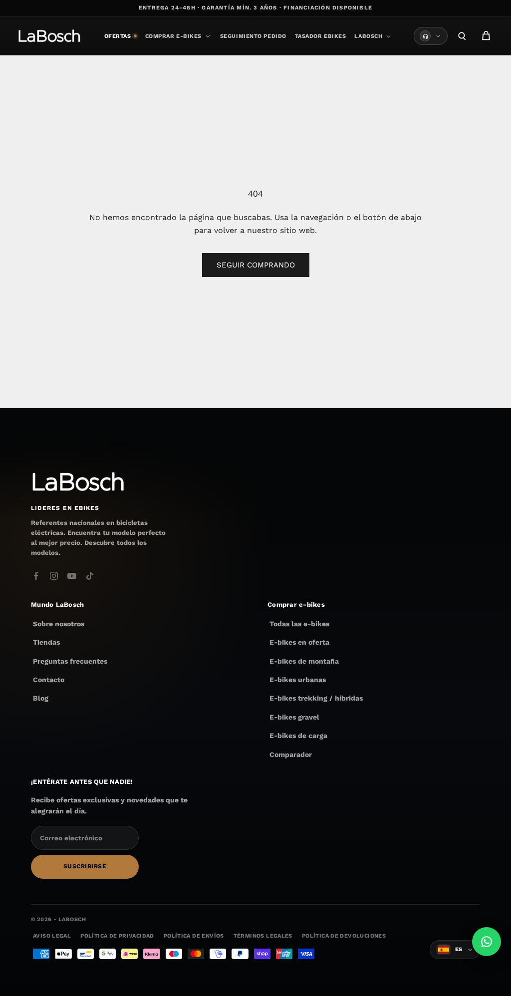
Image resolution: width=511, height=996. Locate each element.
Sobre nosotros (58, 624)
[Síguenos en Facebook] (36, 576)
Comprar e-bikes (173, 36)
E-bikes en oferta (299, 642)
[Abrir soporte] (431, 36)
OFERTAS (117, 36)
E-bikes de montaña (304, 661)
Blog (40, 698)
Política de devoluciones (344, 936)
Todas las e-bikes (299, 624)
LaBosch (368, 36)
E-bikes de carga (298, 736)
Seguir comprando (256, 264)
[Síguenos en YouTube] (72, 576)
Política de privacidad (117, 936)
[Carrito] (486, 35)
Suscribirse (84, 866)
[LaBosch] (49, 35)
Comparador (290, 754)
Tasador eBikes (320, 36)
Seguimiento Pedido (253, 36)
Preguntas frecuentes (70, 661)
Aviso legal (52, 936)
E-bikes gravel (294, 717)
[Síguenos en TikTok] (90, 576)
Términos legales (263, 936)
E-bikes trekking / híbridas (316, 698)
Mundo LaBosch (57, 604)
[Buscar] (462, 35)
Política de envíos (194, 936)
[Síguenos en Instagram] (54, 576)
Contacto (48, 680)
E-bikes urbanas (297, 680)
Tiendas (46, 642)
